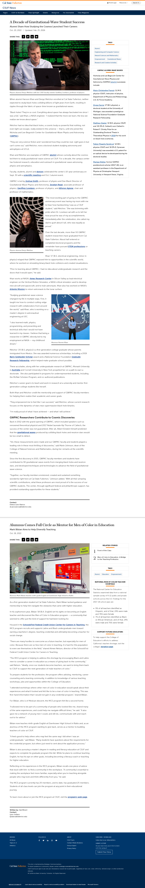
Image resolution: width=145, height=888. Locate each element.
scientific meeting (32, 175)
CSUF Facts (70, 840)
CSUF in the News (17, 12)
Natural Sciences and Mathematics (106, 55)
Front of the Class (104, 550)
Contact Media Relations (75, 843)
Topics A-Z (13, 843)
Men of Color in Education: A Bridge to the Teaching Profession (111, 558)
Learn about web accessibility (33, 884)
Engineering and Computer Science (107, 52)
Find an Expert (71, 845)
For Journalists (68, 12)
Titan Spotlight (33, 12)
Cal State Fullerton (12, 2)
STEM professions (76, 246)
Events (45, 12)
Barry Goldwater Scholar (21, 357)
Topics (5, 12)
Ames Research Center (41, 278)
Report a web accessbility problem (54, 884)
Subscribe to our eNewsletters (105, 840)
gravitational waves (26, 432)
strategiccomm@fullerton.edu (69, 866)
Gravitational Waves (114, 59)
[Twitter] (28, 36)
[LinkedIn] (32, 36)
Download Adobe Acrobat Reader (76, 884)
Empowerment (100, 59)
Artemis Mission (17, 289)
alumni (53, 155)
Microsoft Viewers (93, 884)
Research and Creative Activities (105, 63)
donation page (107, 647)
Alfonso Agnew (66, 188)
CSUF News (9, 8)
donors (40, 171)
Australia (16, 370)
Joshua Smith (31, 181)
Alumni (97, 48)
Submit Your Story (104, 852)
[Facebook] (23, 36)
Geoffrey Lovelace (26, 188)
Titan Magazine (83, 12)
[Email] (36, 36)
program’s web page (77, 797)
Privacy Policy (71, 848)
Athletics (12, 845)
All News (12, 840)
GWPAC (14, 136)
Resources (124, 3)
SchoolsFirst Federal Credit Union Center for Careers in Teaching (54, 625)
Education (105, 574)
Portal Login (112, 3)
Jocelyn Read (56, 185)
